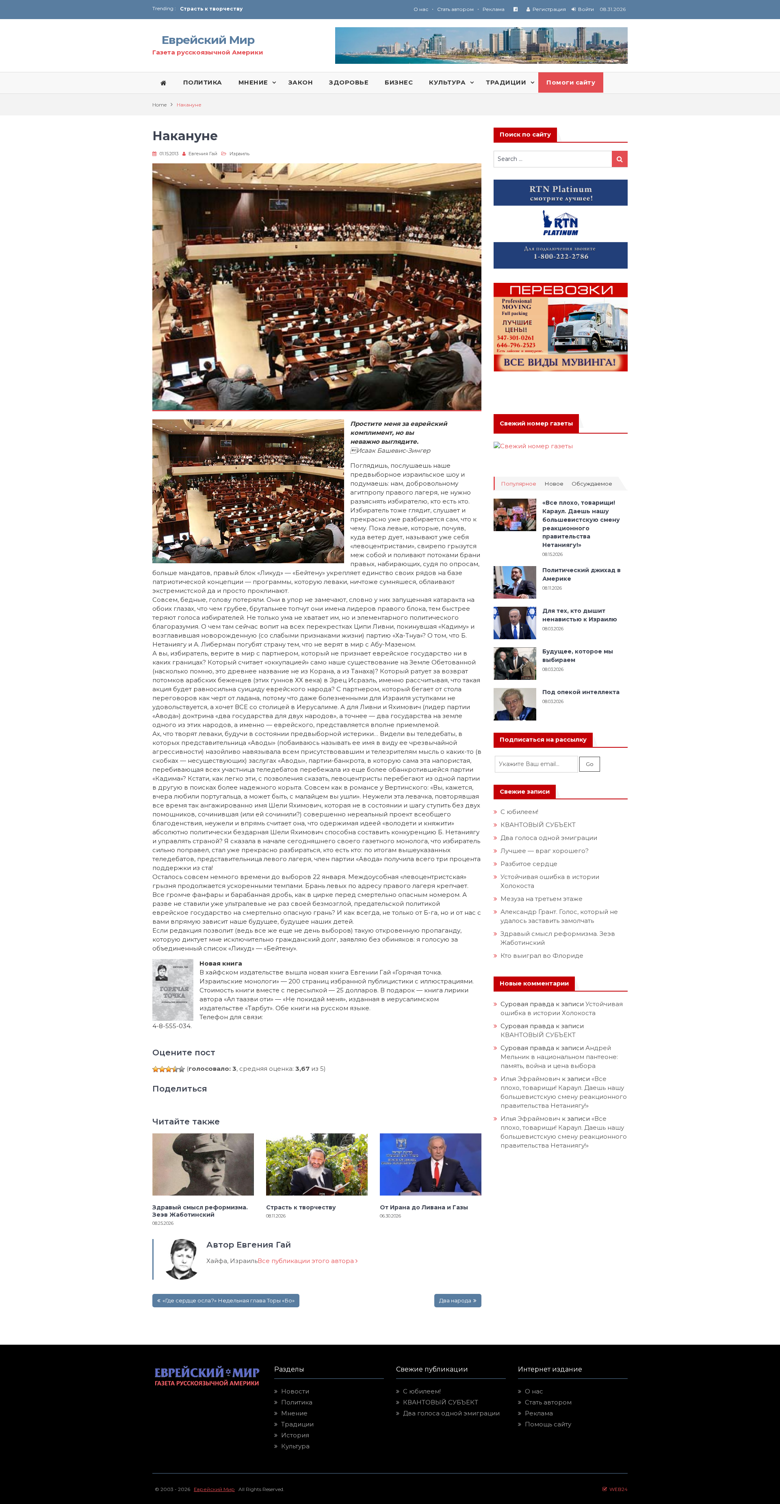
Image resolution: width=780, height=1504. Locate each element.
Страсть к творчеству (301, 1207)
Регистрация (549, 9)
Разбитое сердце (528, 864)
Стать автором (455, 9)
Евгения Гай (202, 153)
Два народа (455, 1300)
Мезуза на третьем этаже (541, 899)
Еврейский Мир (208, 40)
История (295, 1435)
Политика (296, 1402)
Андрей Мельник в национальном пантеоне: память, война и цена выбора (560, 1057)
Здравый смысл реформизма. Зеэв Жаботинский (200, 1211)
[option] (285, 8)
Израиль (239, 153)
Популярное (518, 483)
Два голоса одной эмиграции (548, 838)
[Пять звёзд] (181, 1069)
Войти (586, 9)
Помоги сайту (570, 82)
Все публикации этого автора (306, 1261)
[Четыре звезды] (175, 1069)
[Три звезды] (168, 1069)
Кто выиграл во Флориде (541, 955)
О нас (421, 9)
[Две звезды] (162, 1069)
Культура (295, 1446)
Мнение (294, 1413)
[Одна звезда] (155, 1069)
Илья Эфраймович (530, 1079)
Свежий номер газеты (536, 423)
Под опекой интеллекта (581, 692)
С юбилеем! (519, 812)
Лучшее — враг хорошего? (544, 851)
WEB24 (617, 1489)
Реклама (494, 9)
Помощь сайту (548, 1424)
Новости (295, 1391)
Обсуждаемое (592, 483)
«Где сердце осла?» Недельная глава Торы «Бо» (228, 1300)
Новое (553, 483)
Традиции (297, 1424)
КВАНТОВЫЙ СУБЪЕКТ (538, 825)
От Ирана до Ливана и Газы (219, 9)
